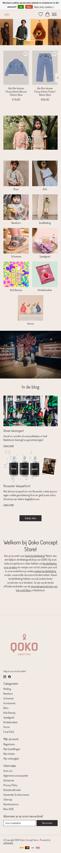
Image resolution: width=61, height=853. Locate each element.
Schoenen (16, 256)
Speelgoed (44, 256)
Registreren (9, 744)
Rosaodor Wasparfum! (16, 486)
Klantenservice (10, 804)
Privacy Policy (10, 785)
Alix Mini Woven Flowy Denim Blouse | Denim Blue (16, 92)
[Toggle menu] (54, 14)
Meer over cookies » (44, 7)
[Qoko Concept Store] (6, 14)
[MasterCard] (27, 848)
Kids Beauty (16, 290)
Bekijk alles (30, 518)
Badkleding (45, 223)
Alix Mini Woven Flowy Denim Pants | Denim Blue (44, 92)
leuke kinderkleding (35, 556)
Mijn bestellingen (11, 749)
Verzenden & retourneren (16, 794)
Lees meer (8, 445)
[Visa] (32, 848)
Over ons (7, 771)
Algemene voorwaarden (15, 775)
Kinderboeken (45, 290)
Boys (16, 189)
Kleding (7, 689)
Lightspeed (8, 842)
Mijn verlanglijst (11, 758)
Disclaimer (8, 780)
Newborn (16, 223)
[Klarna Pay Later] (38, 848)
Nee (29, 7)
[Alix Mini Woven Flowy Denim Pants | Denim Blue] (45, 68)
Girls (45, 189)
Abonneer (47, 823)
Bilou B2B (8, 809)
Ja (21, 7)
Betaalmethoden (12, 790)
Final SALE (8, 731)
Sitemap (7, 799)
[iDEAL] (22, 848)
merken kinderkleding (45, 571)
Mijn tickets (9, 753)
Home (30, 323)
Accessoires (9, 703)
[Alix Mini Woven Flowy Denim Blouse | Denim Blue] (16, 68)
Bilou (6, 708)
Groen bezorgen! (13, 430)
